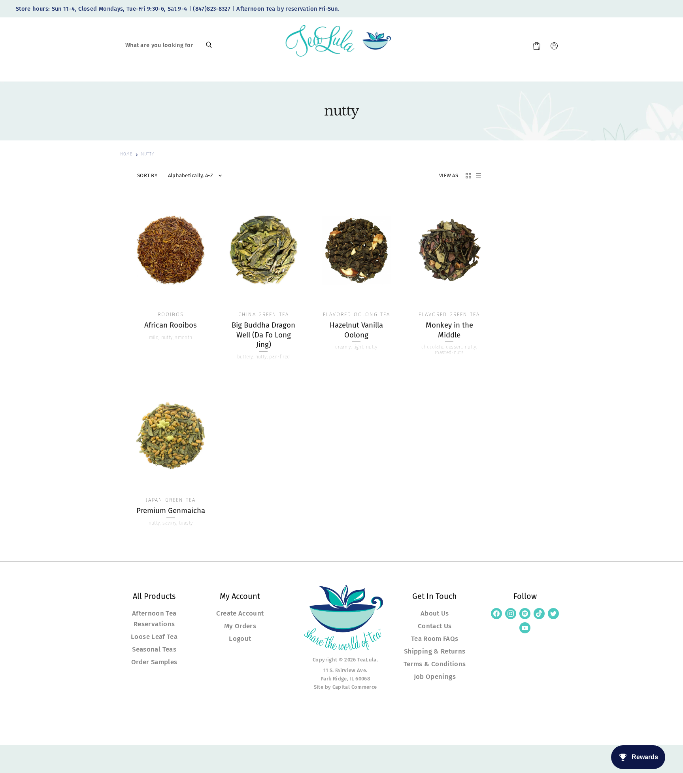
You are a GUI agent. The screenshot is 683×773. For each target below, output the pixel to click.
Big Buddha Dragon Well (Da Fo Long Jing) (263, 335)
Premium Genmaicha (170, 510)
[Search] (208, 45)
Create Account (240, 613)
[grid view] (468, 176)
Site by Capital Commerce (345, 687)
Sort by (147, 175)
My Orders (240, 626)
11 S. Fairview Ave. (345, 670)
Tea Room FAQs (434, 638)
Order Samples (154, 662)
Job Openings (435, 676)
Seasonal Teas (154, 649)
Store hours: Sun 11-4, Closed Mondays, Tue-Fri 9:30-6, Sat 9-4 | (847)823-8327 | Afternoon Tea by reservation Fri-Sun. (177, 9)
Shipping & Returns (434, 651)
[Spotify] (525, 613)
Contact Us (435, 626)
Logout (240, 638)
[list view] (479, 176)
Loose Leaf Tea (154, 636)
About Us (435, 613)
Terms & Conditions (435, 664)
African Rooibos (170, 325)
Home (126, 154)
